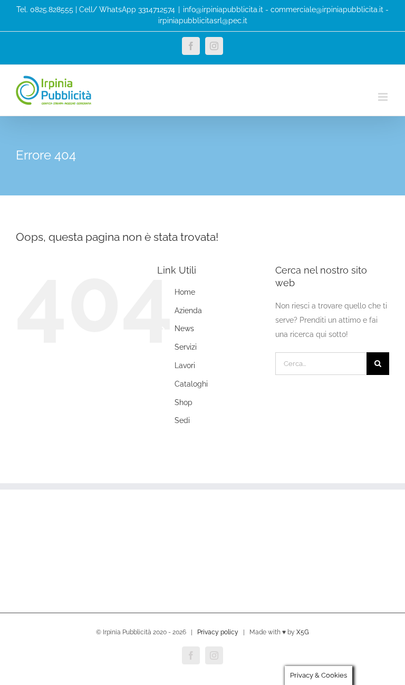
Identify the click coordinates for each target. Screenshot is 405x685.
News (184, 328)
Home (185, 292)
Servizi (186, 347)
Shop (183, 402)
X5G (302, 632)
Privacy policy (217, 632)
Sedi (182, 420)
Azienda (188, 310)
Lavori (185, 365)
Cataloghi (191, 384)
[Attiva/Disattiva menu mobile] (383, 96)
